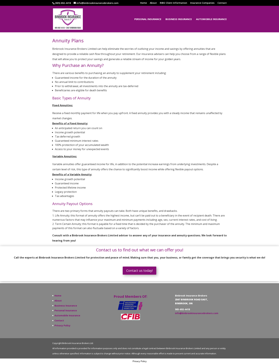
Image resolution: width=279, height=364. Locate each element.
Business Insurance (66, 305)
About (153, 3)
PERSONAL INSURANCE (147, 19)
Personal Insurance (66, 310)
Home (143, 3)
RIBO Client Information (173, 3)
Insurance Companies (202, 3)
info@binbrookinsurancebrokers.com (196, 313)
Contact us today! (139, 270)
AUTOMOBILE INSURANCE (211, 19)
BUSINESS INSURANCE (178, 19)
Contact (222, 3)
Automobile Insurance (67, 315)
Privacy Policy (62, 325)
